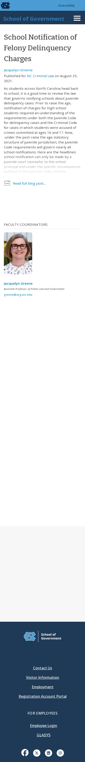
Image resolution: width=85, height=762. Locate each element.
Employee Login (43, 725)
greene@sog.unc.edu (18, 295)
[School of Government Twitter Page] (36, 752)
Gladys (44, 735)
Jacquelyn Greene (18, 70)
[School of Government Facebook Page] (24, 752)
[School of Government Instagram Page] (60, 752)
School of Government (33, 18)
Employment (42, 686)
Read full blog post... (29, 183)
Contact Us (42, 668)
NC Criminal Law (40, 76)
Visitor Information (42, 677)
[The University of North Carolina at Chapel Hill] (2, 5)
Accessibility (66, 5)
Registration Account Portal (43, 696)
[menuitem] (25, 756)
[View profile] (20, 254)
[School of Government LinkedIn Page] (48, 752)
